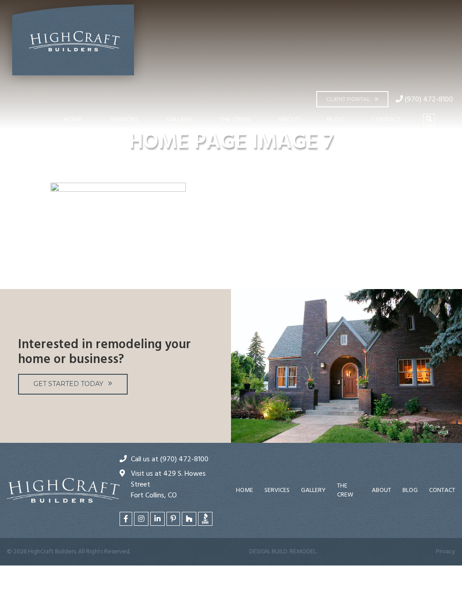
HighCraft (73, 43)
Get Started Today (68, 384)
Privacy (445, 552)
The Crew (235, 119)
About (289, 119)
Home (73, 119)
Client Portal (348, 99)
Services (124, 119)
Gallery (179, 119)
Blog (335, 119)
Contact (386, 119)
